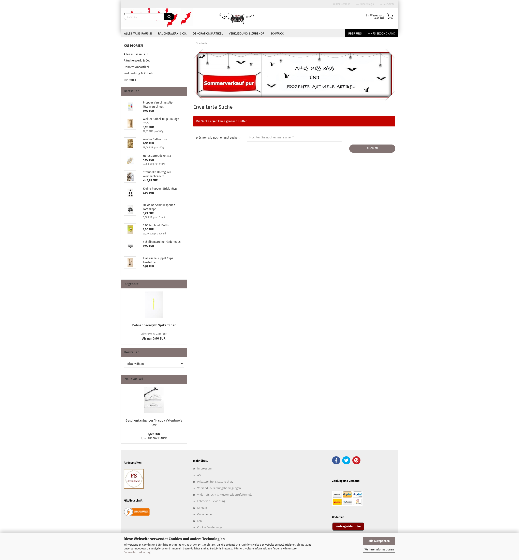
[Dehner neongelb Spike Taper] (154, 304)
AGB (199, 475)
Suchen (372, 148)
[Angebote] (182, 284)
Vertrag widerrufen (348, 526)
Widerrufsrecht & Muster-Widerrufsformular (225, 494)
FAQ (199, 521)
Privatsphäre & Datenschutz (215, 481)
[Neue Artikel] (182, 379)
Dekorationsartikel (208, 33)
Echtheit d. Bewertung (211, 501)
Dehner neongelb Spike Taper (154, 325)
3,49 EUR (154, 434)
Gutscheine (204, 514)
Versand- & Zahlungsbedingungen (219, 488)
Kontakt (202, 508)
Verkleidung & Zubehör (246, 33)
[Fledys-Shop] (237, 18)
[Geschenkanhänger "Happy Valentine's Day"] (154, 400)
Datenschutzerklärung (137, 552)
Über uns (355, 33)
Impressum (204, 468)
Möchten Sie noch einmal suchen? (218, 137)
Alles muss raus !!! (138, 33)
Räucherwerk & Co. (172, 33)
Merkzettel (388, 4)
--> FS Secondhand (381, 33)
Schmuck (277, 33)
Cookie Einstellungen (210, 527)
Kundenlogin (366, 4)
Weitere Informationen (379, 549)
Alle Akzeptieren (379, 541)
